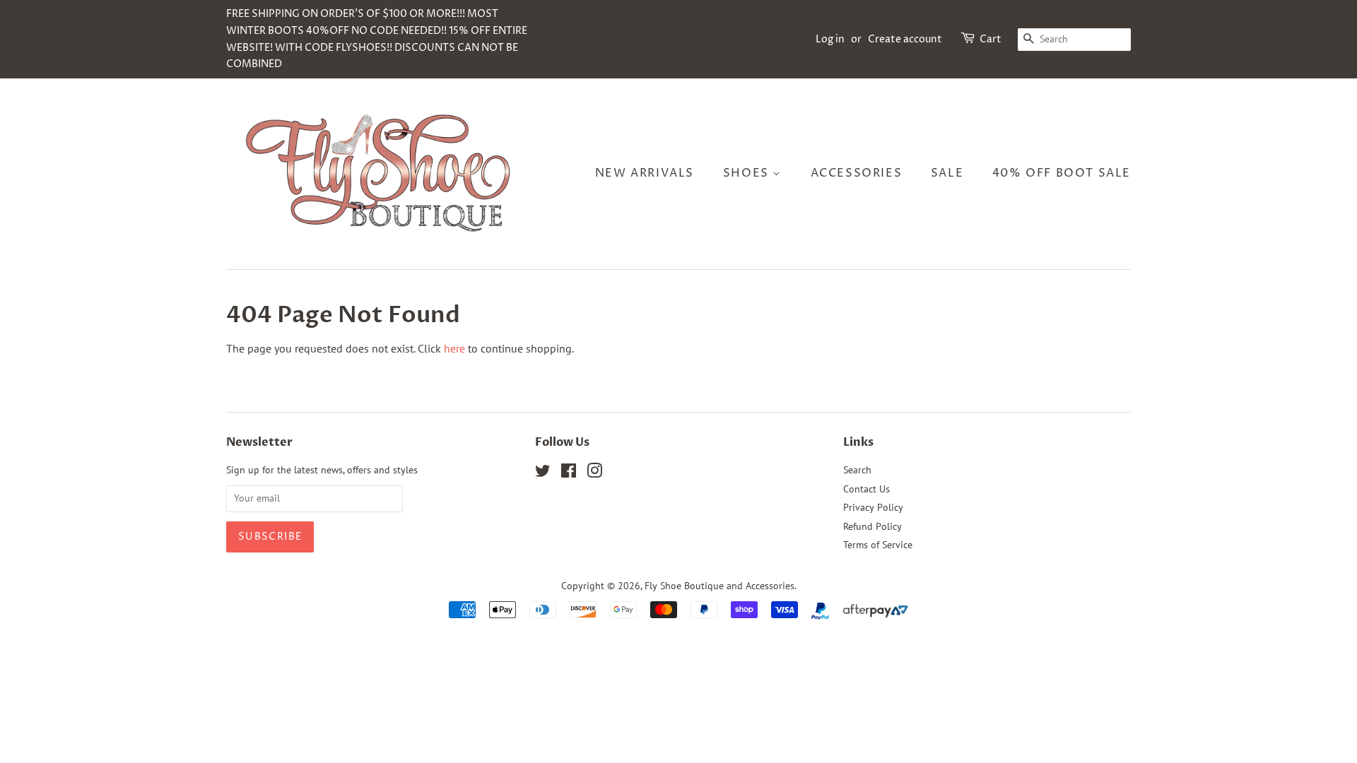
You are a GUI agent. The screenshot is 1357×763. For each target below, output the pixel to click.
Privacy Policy (873, 507)
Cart (990, 39)
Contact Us (866, 489)
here (454, 348)
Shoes (748, 173)
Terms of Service (877, 544)
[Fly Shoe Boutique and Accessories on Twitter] (543, 473)
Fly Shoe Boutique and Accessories (719, 585)
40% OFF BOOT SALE (1061, 173)
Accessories (857, 173)
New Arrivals (644, 173)
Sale (947, 173)
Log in (830, 39)
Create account (905, 39)
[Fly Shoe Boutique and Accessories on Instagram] (594, 473)
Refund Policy (872, 526)
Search (857, 469)
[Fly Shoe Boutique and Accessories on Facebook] (568, 473)
